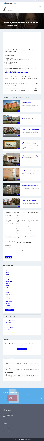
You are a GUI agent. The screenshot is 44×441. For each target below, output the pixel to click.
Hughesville (8, 287)
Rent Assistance (9, 325)
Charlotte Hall (9, 281)
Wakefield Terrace (26, 102)
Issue (7, 290)
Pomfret (8, 299)
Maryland (12, 25)
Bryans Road (8, 278)
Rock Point (8, 303)
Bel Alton (8, 274)
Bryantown (8, 279)
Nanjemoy (8, 296)
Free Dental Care (10, 327)
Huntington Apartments (28, 142)
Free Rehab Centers (10, 332)
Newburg (8, 298)
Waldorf (16, 25)
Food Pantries (9, 322)
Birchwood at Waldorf (27, 117)
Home (8, 25)
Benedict (8, 276)
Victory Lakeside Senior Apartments (31, 129)
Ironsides (8, 288)
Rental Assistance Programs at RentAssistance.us (16, 72)
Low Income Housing (21, 439)
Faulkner (8, 285)
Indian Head (8, 268)
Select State (8, 245)
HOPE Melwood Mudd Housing (30, 156)
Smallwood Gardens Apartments (30, 170)
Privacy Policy (5, 416)
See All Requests (22, 351)
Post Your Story (23, 348)
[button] (40, 6)
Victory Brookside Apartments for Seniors (32, 200)
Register (39, 0)
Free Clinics (8, 329)
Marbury (7, 292)
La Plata (7, 270)
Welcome (8, 305)
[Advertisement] (22, 41)
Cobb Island (8, 283)
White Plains (8, 307)
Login (36, 0)
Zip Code (7, 251)
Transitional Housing (10, 320)
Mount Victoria (9, 294)
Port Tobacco (9, 301)
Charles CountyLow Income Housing (10, 310)
